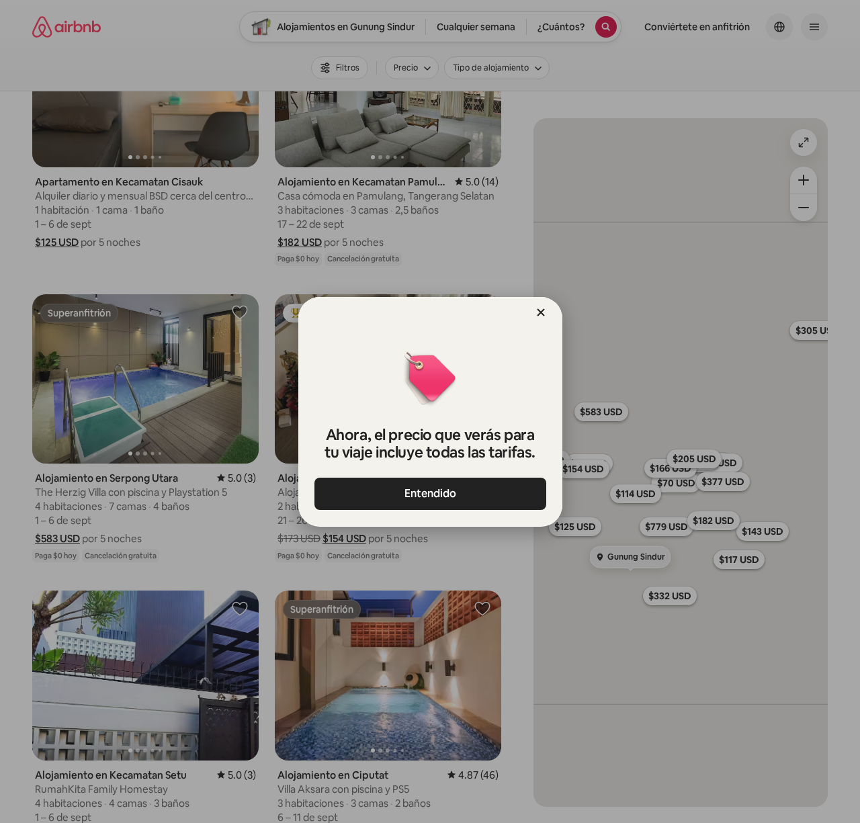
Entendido (430, 493)
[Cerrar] (540, 312)
